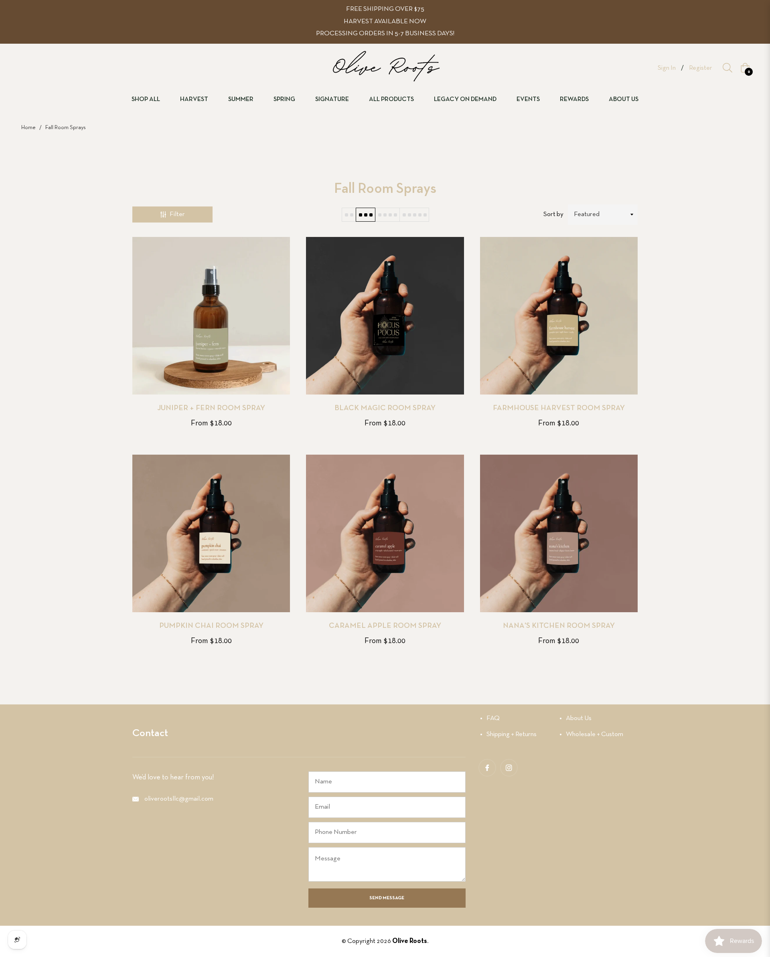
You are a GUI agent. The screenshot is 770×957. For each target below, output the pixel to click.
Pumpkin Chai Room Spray (211, 626)
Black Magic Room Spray (385, 408)
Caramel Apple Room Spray (385, 626)
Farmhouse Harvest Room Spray (559, 408)
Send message (386, 898)
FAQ (493, 718)
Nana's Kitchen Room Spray (559, 626)
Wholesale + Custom (594, 734)
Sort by (553, 214)
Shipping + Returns (511, 734)
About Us (579, 718)
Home (28, 127)
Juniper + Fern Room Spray (211, 408)
